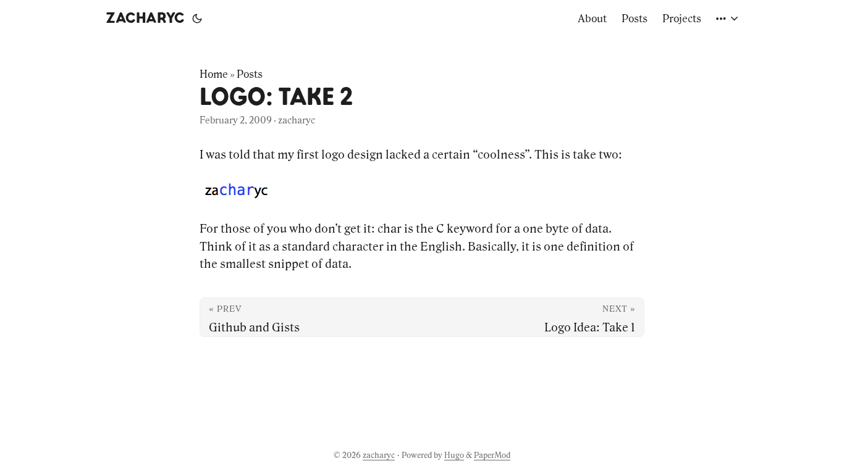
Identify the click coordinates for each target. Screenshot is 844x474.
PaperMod (492, 455)
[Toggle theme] (197, 18)
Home (214, 74)
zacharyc (145, 18)
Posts (250, 74)
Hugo (454, 455)
